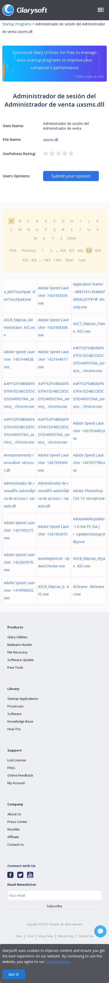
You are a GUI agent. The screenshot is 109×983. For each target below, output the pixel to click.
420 (63, 250)
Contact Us (15, 844)
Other (71, 238)
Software (14, 713)
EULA (30, 936)
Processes (15, 706)
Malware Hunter (19, 644)
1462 (47, 260)
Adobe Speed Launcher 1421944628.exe (19, 359)
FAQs (11, 767)
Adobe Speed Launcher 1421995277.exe (19, 530)
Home (18, 936)
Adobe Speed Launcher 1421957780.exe (89, 463)
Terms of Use (86, 936)
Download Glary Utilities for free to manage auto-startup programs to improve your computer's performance (58, 64)
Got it (13, 974)
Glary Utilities (17, 637)
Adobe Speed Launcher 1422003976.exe (19, 562)
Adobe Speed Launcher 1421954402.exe (89, 431)
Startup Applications (22, 698)
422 (80, 250)
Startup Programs (16, 24)
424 (98, 250)
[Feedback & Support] (100, 931)
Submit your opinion (70, 176)
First (12, 250)
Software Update (20, 660)
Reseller (13, 829)
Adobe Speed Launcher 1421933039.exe (53, 295)
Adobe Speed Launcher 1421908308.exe (53, 327)
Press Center (17, 821)
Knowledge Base (20, 721)
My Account (16, 783)
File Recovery (17, 652)
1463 (57, 260)
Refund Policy (66, 936)
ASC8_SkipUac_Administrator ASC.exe (19, 327)
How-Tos (14, 729)
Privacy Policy (45, 936)
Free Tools (15, 667)
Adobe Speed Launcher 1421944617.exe (53, 359)
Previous (29, 250)
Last (81, 260)
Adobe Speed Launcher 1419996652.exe (19, 590)
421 (72, 250)
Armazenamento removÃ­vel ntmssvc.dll (19, 463)
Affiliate (13, 837)
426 (34, 260)
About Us (14, 814)
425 (25, 260)
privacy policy (58, 961)
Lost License (16, 760)
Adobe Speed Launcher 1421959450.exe (53, 463)
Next (69, 260)
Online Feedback (20, 775)
